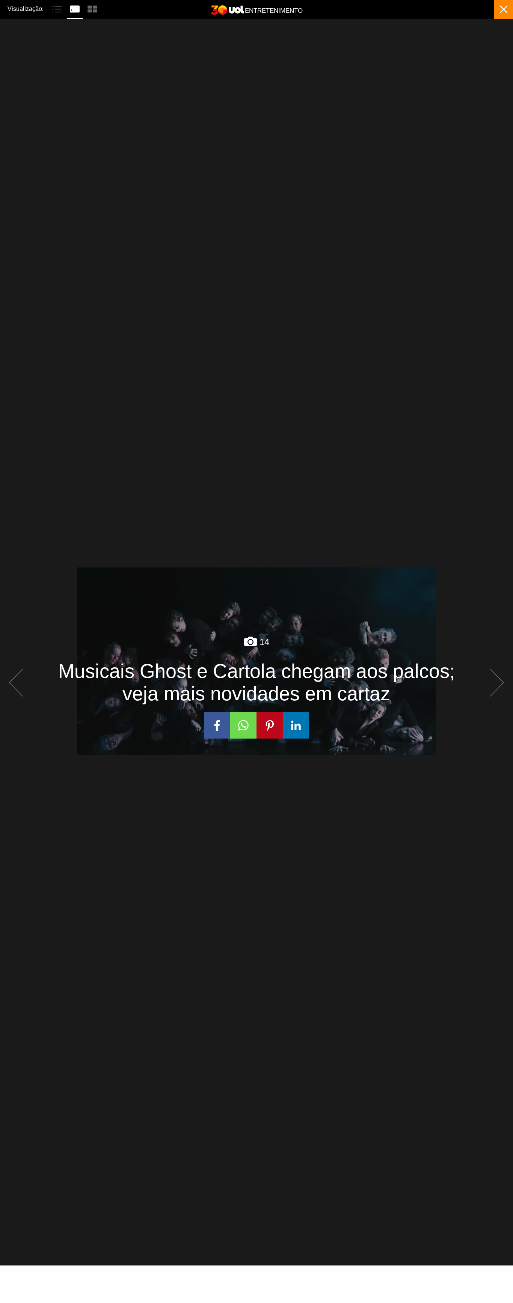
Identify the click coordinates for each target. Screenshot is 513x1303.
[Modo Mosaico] (92, 8)
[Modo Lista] (58, 8)
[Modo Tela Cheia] (75, 8)
